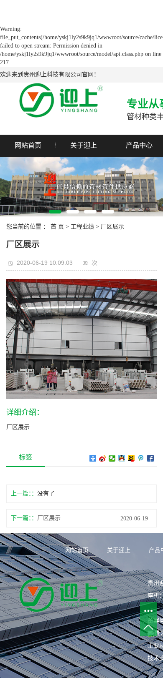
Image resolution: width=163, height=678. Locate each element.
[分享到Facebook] (150, 458)
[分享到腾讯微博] (141, 458)
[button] (55, 211)
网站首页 (28, 145)
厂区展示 (112, 226)
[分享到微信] (112, 458)
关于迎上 (83, 145)
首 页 (57, 226)
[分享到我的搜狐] (131, 458)
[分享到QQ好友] (121, 458)
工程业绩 (82, 226)
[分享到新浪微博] (102, 458)
